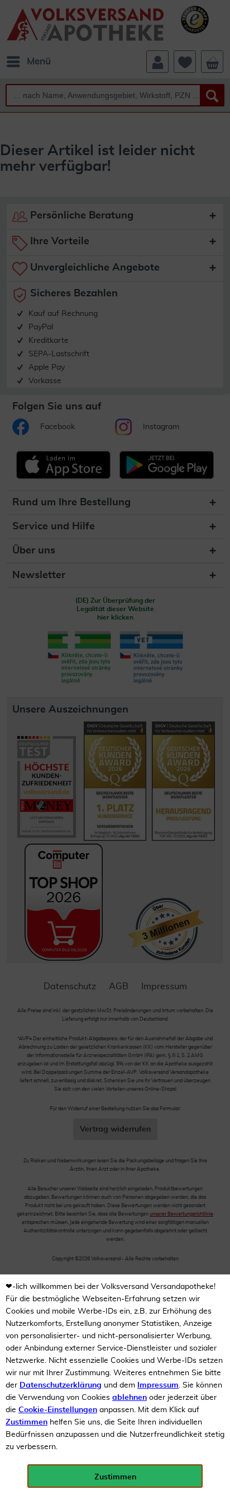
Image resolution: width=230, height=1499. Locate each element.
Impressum (158, 1385)
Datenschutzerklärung (61, 1385)
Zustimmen (26, 1422)
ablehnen (129, 1398)
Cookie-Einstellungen (57, 1410)
